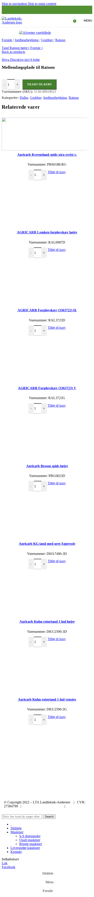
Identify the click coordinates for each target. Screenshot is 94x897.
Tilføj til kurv (39, 84)
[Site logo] (18, 22)
